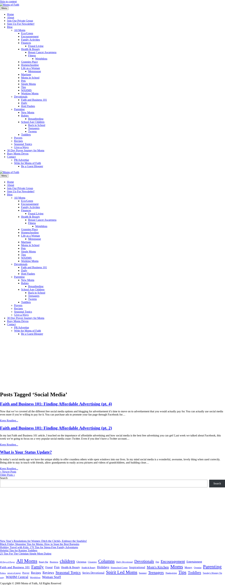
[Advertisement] (112, 363)
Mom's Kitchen (158, 567)
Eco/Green (27, 33)
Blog (9, 26)
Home (10, 14)
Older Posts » (7, 474)
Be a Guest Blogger (32, 166)
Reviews (48, 572)
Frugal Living (35, 45)
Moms (176, 566)
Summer (143, 573)
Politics (3, 573)
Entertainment (194, 561)
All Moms (19, 30)
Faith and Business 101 (34, 99)
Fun (57, 567)
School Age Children (32, 121)
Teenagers (33, 128)
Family (37, 566)
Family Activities (30, 39)
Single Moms (28, 83)
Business (54, 562)
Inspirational (137, 567)
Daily (24, 102)
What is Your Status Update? (26, 452)
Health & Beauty (30, 49)
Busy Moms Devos (17, 153)
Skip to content (8, 1)
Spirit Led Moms (121, 572)
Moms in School (30, 77)
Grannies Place (29, 61)
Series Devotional (93, 572)
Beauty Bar (43, 562)
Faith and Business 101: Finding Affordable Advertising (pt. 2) (56, 428)
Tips (23, 87)
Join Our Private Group (20, 20)
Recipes (18, 140)
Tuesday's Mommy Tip (212, 573)
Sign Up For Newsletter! (20, 23)
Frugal (49, 567)
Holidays (103, 567)
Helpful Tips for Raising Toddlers (18, 550)
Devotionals (20, 96)
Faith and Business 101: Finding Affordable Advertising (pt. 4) (56, 404)
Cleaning (92, 562)
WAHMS (26, 90)
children (67, 561)
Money (188, 567)
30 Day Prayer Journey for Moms (25, 150)
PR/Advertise (21, 159)
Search (4, 478)
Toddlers (26, 134)
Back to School (36, 125)
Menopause (34, 71)
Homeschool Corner (119, 567)
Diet (157, 562)
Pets (23, 80)
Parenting (19, 109)
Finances (26, 42)
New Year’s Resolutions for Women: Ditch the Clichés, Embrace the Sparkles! (43, 540)
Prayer (25, 572)
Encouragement (29, 36)
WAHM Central (17, 577)
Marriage (26, 74)
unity (2, 577)
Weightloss (41, 58)
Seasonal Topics (23, 144)
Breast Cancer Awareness (42, 52)
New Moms (27, 112)
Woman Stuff (51, 577)
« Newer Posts (8, 471)
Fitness (32, 55)
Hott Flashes (28, 106)
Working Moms (29, 93)
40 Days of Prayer (7, 562)
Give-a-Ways (21, 147)
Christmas (81, 561)
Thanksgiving (171, 573)
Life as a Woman (30, 68)
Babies (25, 115)
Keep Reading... (9, 420)
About (10, 17)
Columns (106, 561)
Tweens (32, 131)
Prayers (18, 137)
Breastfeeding (35, 118)
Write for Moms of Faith (27, 163)
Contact (11, 156)
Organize (197, 567)
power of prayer (14, 573)
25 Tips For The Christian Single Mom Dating (25, 553)
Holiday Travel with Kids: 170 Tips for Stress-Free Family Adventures (39, 547)
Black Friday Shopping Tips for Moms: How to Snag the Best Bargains (39, 544)
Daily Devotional (124, 562)
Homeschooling (30, 64)
